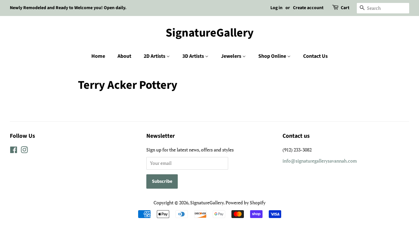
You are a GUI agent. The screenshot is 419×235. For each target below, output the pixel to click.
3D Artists (193, 56)
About (124, 56)
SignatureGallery (210, 33)
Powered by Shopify (245, 202)
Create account (308, 8)
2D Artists (155, 56)
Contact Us (315, 56)
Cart (345, 8)
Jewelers (231, 56)
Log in (276, 8)
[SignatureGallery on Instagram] (24, 151)
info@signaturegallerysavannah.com (319, 161)
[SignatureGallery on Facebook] (13, 151)
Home (98, 56)
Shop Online (272, 56)
